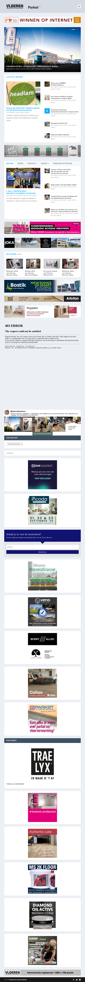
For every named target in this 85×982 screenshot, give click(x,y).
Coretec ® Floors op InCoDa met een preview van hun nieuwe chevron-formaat (61, 171)
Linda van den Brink (21, 69)
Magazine (40, 69)
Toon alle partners (15, 784)
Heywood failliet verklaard (60, 135)
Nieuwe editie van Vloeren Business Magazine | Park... (33, 66)
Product (58, 89)
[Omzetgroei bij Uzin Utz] (47, 124)
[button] (12, 424)
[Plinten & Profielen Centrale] (42, 764)
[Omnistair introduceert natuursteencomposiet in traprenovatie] (47, 110)
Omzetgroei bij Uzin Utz (59, 123)
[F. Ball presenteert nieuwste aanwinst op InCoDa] (23, 178)
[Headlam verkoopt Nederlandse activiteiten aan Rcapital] (23, 93)
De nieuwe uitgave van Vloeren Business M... (51, 273)
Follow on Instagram (42, 433)
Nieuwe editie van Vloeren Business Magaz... (32, 273)
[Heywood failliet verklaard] (47, 135)
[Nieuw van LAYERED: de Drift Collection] (47, 84)
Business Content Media (18, 980)
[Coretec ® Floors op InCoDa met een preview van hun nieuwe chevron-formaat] (47, 170)
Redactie (12, 112)
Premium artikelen (56, 215)
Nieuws (46, 69)
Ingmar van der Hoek (60, 87)
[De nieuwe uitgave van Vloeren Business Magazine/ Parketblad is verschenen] (52, 264)
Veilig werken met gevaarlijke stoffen (64, 185)
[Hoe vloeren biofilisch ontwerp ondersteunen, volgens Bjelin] (47, 97)
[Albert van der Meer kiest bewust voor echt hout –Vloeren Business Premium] (47, 210)
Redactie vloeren (59, 213)
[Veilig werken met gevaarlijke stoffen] (47, 185)
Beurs (52, 177)
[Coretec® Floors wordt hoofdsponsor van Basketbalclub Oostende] (47, 197)
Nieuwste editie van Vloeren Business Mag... (12, 273)
